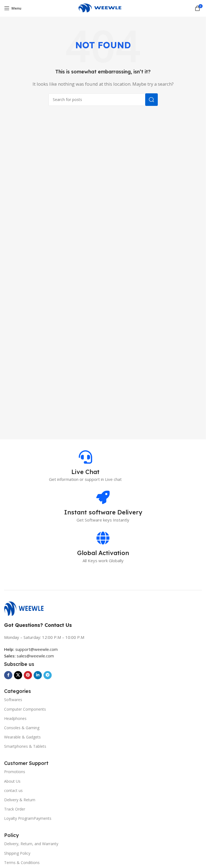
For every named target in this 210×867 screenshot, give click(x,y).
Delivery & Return (19, 799)
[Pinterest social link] (28, 675)
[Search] (151, 99)
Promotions (14, 771)
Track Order (14, 809)
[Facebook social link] (8, 675)
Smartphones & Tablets (25, 746)
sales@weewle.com (35, 656)
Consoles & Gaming (21, 727)
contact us (13, 790)
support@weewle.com (31, 649)
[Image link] (26, 608)
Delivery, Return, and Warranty (31, 843)
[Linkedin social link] (38, 675)
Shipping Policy (17, 853)
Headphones (15, 718)
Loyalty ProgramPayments (27, 818)
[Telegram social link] (47, 675)
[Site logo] (102, 7)
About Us (12, 781)
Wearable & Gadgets (22, 737)
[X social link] (18, 675)
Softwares (13, 699)
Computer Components (25, 709)
